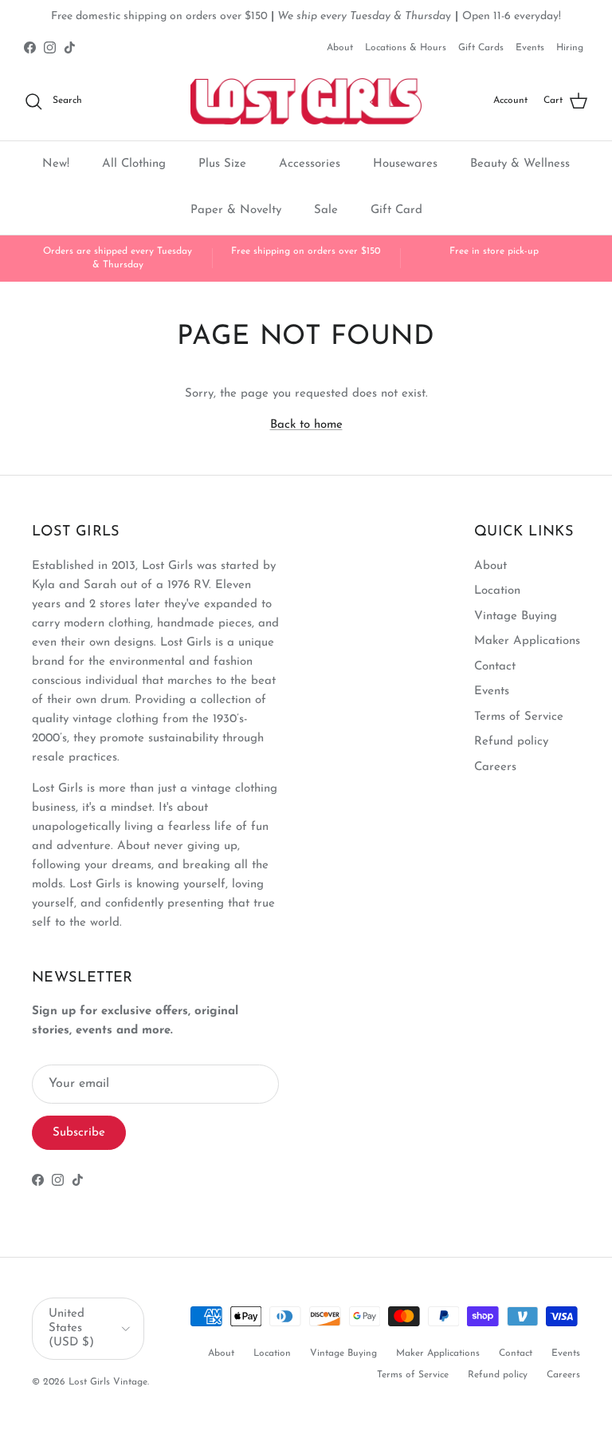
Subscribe (79, 1133)
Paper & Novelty (235, 210)
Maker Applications (527, 641)
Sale (326, 210)
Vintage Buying (515, 616)
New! (55, 164)
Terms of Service (518, 717)
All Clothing (134, 164)
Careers (495, 767)
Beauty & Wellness (520, 164)
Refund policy (511, 742)
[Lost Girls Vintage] (306, 101)
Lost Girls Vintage (108, 1382)
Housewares (405, 164)
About (340, 48)
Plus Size (222, 164)
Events (530, 48)
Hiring (569, 48)
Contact (495, 667)
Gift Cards (481, 48)
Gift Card (396, 210)
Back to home (306, 425)
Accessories (309, 164)
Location (497, 591)
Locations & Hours (405, 48)
